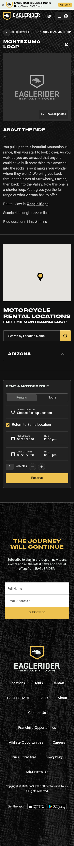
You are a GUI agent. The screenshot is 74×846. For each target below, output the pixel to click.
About (62, 698)
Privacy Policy (54, 757)
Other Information (37, 772)
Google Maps (37, 204)
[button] (37, 354)
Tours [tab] (52, 397)
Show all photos (56, 114)
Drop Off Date (24, 452)
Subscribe (37, 612)
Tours (39, 683)
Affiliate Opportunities (26, 743)
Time (46, 436)
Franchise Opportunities (37, 728)
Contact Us (37, 713)
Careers (59, 743)
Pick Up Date (23, 436)
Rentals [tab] (21, 397)
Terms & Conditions (23, 757)
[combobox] (37, 411)
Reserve (37, 478)
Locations (17, 683)
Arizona (19, 354)
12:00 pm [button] (50, 439)
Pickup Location (26, 410)
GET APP (65, 5)
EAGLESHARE (18, 698)
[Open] (66, 411)
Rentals (58, 683)
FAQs (43, 698)
